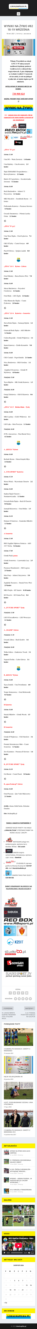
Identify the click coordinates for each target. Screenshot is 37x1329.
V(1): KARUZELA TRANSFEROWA (21, 1190)
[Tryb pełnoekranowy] (32, 1253)
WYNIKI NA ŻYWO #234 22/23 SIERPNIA (20, 1152)
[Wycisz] (29, 1253)
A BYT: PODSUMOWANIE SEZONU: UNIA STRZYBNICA (18, 1103)
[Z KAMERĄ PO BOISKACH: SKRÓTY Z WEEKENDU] (18, 1037)
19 (15, 1290)
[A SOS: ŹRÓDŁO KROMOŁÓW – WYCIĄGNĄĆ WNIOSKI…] (6, 1170)
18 (10, 1290)
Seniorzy (19, 34)
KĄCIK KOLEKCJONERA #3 (13, 1077)
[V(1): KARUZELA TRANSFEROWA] (6, 1191)
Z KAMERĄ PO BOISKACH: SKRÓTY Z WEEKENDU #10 (17, 1131)
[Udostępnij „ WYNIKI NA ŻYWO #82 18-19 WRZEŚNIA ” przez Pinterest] (23, 993)
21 (23, 1290)
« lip (5, 1303)
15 (27, 1285)
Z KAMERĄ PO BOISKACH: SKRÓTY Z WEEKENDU (17, 1050)
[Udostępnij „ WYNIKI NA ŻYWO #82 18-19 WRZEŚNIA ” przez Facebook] (10, 993)
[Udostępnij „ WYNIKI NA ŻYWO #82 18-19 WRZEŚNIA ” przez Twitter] (14, 993)
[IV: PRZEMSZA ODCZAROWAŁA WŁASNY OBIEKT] (6, 1161)
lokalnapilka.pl (21, 1326)
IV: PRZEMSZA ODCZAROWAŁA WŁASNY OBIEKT (20, 1161)
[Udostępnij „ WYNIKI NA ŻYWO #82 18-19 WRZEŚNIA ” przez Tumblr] (18, 993)
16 (31, 1285)
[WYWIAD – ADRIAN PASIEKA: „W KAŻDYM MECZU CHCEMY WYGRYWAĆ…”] (6, 1179)
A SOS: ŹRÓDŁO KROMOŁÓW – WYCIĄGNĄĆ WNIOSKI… (20, 1170)
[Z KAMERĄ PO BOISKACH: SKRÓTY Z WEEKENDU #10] (18, 1118)
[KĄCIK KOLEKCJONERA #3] (18, 1065)
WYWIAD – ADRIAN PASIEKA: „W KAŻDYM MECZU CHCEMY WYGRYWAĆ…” (21, 1180)
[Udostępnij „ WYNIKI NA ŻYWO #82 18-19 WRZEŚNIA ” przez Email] (27, 993)
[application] (18, 1245)
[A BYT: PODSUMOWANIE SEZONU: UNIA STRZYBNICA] (18, 1090)
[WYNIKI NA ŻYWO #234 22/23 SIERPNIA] (6, 1152)
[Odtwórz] (4, 1253)
